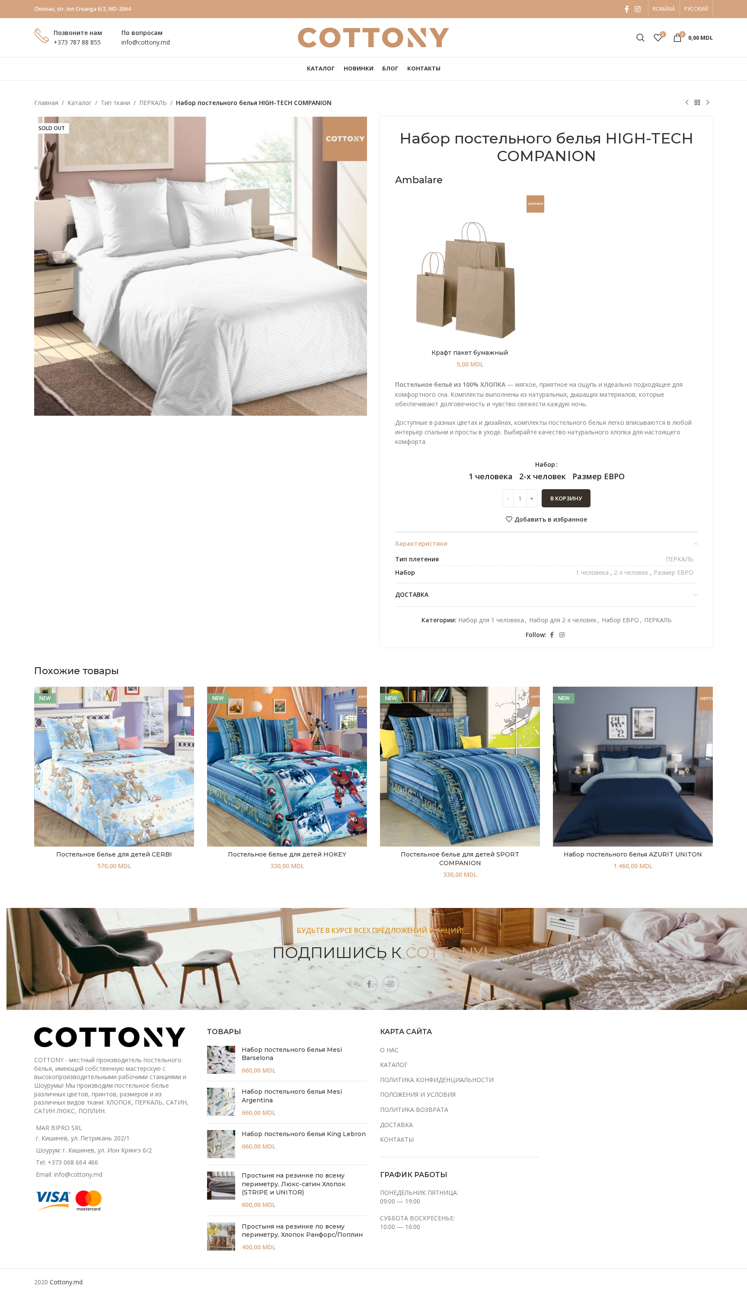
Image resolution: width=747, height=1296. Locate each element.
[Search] (640, 37)
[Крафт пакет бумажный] (469, 269)
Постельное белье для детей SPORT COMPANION (460, 858)
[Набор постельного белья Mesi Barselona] (221, 1060)
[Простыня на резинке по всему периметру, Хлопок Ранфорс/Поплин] (221, 1237)
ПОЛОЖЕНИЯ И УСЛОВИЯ (418, 1094)
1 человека (592, 572)
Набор (545, 464)
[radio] (491, 476)
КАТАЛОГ (394, 1064)
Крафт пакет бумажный (469, 353)
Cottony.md (66, 1282)
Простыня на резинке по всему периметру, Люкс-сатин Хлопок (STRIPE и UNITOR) (293, 1184)
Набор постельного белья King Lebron (304, 1134)
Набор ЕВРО (620, 620)
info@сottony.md (145, 42)
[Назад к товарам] (697, 103)
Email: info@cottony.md (69, 1174)
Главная (46, 103)
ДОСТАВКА (396, 1125)
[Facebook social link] (627, 9)
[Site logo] (373, 37)
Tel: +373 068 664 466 (67, 1162)
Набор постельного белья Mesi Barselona (292, 1054)
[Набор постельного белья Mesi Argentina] (221, 1102)
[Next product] (707, 103)
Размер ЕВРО (673, 572)
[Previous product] (687, 103)
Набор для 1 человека (491, 620)
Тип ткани (115, 103)
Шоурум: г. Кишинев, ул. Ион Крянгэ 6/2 (94, 1150)
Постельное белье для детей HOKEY (287, 854)
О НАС (389, 1050)
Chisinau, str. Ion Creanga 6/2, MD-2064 (82, 9)
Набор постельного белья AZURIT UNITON (633, 854)
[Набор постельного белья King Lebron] (221, 1144)
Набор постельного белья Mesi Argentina (292, 1096)
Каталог (79, 103)
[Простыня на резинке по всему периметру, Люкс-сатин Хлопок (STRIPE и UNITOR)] (221, 1190)
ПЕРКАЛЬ (153, 103)
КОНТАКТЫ (397, 1139)
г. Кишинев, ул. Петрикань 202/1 (83, 1138)
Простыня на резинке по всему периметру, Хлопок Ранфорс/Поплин (302, 1231)
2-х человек (631, 572)
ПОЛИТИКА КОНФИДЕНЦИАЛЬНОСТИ (437, 1080)
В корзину (566, 498)
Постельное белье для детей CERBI (114, 854)
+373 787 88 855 (77, 42)
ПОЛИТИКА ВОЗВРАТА (414, 1109)
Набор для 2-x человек (563, 620)
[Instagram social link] (638, 9)
